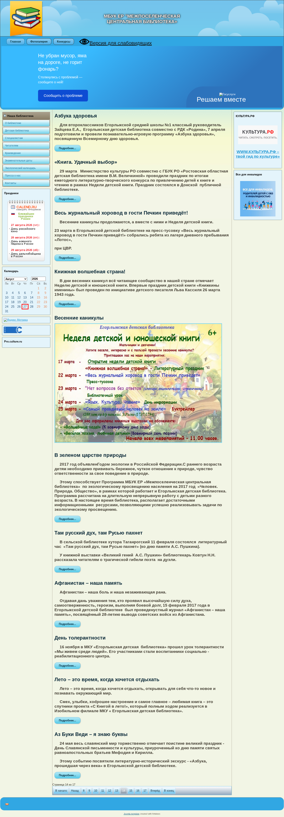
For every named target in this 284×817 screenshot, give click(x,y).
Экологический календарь (20, 168)
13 (116, 790)
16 (137, 790)
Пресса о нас (13, 175)
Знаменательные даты (18, 160)
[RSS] (7, 804)
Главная (15, 41)
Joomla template (132, 814)
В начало (61, 790)
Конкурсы (63, 41)
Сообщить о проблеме (63, 96)
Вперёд (155, 790)
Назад (75, 790)
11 (102, 790)
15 (130, 790)
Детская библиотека (17, 130)
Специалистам (14, 138)
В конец (169, 790)
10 (95, 790)
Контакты (10, 183)
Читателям (11, 145)
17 (144, 790)
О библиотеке (13, 123)
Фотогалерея (39, 41)
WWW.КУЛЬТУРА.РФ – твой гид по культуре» (258, 154)
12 (109, 790)
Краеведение (13, 153)
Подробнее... (67, 148)
